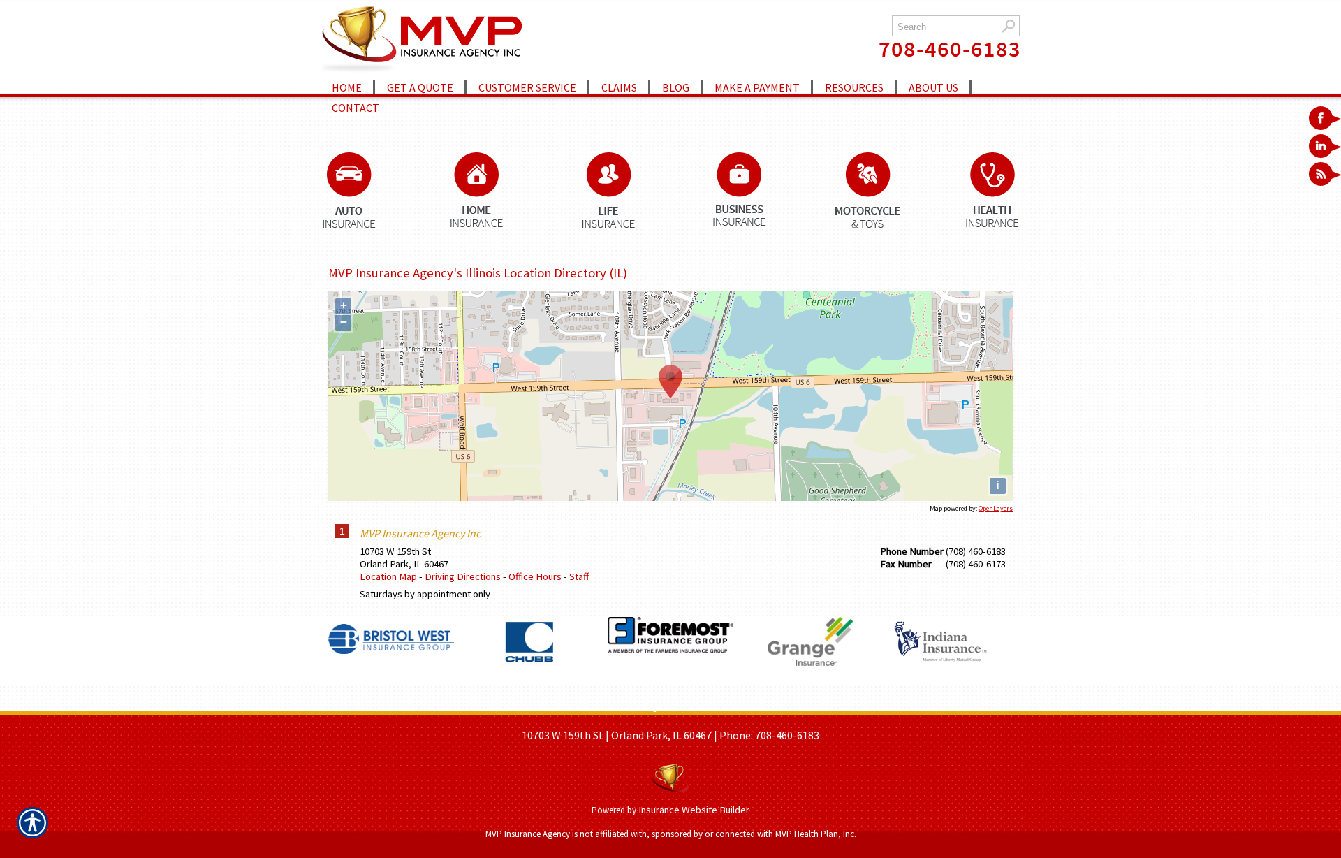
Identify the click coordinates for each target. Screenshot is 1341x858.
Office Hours (535, 576)
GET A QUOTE (651, 706)
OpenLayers (996, 508)
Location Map (388, 576)
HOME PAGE (533, 706)
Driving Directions (463, 576)
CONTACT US (800, 706)
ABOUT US (591, 706)
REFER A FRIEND (726, 706)
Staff (579, 576)
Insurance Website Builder (693, 810)
